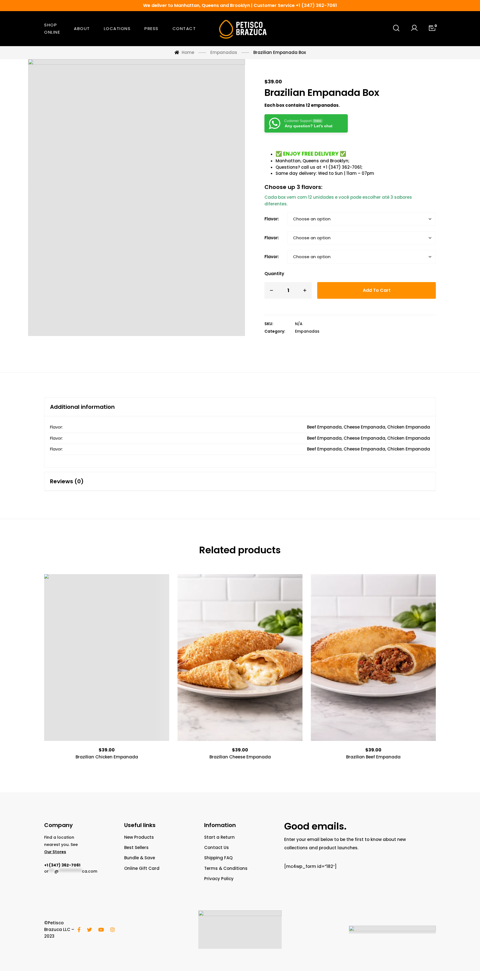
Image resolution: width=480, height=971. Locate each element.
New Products (139, 837)
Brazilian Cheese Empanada (240, 757)
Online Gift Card (141, 868)
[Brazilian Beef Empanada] (373, 657)
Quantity (274, 274)
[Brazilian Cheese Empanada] (240, 657)
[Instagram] (112, 929)
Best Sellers (136, 847)
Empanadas (307, 331)
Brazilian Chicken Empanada (107, 757)
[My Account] (414, 28)
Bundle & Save (139, 858)
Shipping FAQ (218, 858)
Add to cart (377, 290)
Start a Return (219, 837)
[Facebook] (79, 929)
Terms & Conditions (226, 868)
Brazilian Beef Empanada (373, 757)
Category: (274, 331)
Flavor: (271, 219)
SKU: (268, 324)
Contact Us (216, 847)
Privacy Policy (219, 879)
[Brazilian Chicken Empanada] (106, 657)
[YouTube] (101, 929)
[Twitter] (89, 929)
